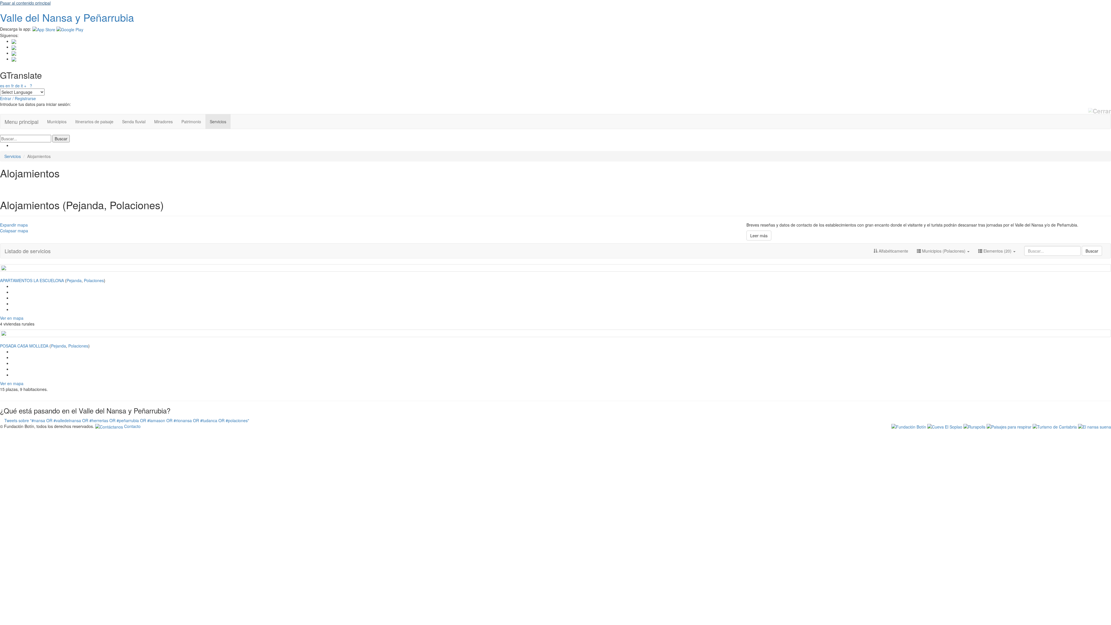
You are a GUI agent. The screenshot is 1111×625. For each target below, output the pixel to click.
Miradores (163, 121)
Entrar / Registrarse (18, 98)
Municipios (57, 121)
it (22, 86)
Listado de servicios (28, 251)
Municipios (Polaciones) (944, 251)
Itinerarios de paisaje (94, 121)
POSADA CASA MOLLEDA (24, 346)
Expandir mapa (14, 225)
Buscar (1092, 251)
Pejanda (74, 280)
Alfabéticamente (893, 251)
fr (12, 86)
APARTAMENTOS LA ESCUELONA (32, 280)
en (7, 86)
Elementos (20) (997, 251)
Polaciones (94, 280)
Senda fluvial (134, 121)
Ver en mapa (11, 318)
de (17, 86)
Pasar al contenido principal (25, 3)
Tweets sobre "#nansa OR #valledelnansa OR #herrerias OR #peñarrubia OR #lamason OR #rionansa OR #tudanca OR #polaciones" (126, 420)
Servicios (218, 121)
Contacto (132, 426)
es (2, 86)
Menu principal (21, 121)
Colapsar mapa (14, 231)
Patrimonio (191, 121)
